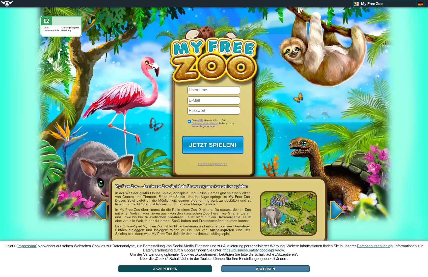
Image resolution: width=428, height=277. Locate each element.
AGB (200, 120)
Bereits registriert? (212, 164)
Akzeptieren (165, 269)
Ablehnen (265, 269)
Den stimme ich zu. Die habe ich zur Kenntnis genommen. (213, 123)
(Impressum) (26, 246)
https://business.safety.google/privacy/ (253, 250)
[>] (338, 209)
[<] (98, 209)
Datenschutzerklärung (205, 123)
